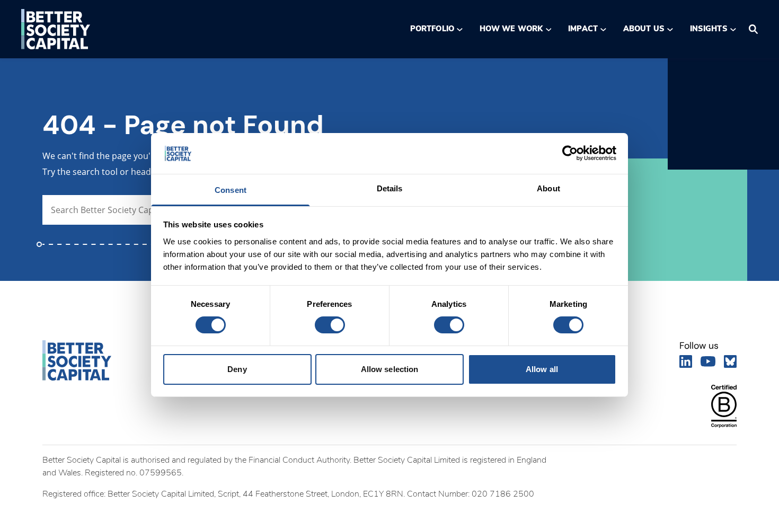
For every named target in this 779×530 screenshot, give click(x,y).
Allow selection (390, 369)
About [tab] (548, 188)
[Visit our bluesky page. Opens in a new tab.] (730, 361)
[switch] (329, 324)
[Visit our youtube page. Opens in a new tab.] (708, 361)
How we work (511, 28)
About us (644, 28)
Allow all (542, 369)
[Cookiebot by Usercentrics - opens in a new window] (570, 153)
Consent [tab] (230, 190)
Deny (236, 369)
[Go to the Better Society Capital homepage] (55, 29)
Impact (582, 28)
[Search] (753, 29)
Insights (709, 28)
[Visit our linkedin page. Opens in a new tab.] (685, 361)
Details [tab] (390, 188)
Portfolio (432, 28)
